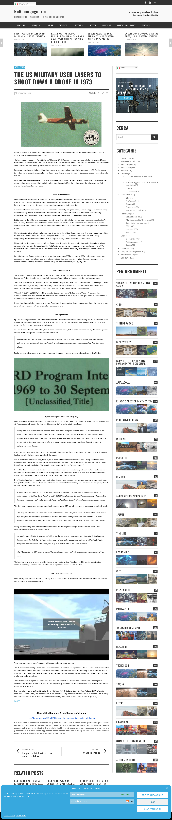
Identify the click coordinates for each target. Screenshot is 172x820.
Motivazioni (125, 195)
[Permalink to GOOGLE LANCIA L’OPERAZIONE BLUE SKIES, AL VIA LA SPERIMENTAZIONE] (104, 49)
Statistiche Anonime (152, 795)
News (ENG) (20, 67)
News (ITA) (125, 164)
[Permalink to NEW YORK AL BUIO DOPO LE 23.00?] (142, 560)
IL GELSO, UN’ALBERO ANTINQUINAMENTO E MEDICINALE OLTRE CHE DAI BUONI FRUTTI (140, 36)
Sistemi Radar (131, 217)
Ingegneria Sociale (128, 161)
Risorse (129, 204)
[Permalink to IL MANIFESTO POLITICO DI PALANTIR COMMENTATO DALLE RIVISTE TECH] (152, 635)
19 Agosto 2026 (93, 40)
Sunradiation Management (136, 223)
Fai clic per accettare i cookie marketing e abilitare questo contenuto (61, 624)
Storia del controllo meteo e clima (139, 177)
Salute (128, 245)
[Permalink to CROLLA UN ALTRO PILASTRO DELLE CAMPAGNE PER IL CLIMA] (152, 579)
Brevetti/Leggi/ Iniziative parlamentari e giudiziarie (132, 362)
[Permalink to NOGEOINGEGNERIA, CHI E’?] (126, 447)
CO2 (127, 226)
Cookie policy (9, 815)
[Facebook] (145, 2)
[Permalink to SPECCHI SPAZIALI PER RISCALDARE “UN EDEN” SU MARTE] (142, 673)
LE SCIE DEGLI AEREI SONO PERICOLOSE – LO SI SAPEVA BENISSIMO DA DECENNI (64, 36)
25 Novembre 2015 (24, 93)
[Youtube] (150, 2)
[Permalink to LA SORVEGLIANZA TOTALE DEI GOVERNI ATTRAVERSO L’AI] (142, 635)
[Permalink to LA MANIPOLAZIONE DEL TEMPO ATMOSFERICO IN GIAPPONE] (142, 293)
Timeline (124, 173)
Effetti (123, 236)
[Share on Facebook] (98, 93)
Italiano (23, 4)
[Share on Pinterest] (107, 93)
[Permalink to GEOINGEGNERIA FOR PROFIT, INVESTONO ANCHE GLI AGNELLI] (152, 560)
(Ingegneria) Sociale (134, 210)
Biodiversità (130, 239)
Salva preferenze (152, 809)
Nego (152, 802)
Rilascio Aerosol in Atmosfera (138, 220)
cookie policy (21, 815)
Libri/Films (125, 248)
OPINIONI (125, 158)
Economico (130, 207)
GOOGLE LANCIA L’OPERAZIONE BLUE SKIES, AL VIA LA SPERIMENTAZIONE (104, 35)
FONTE (17, 701)
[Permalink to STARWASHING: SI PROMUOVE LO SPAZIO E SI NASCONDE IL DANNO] (152, 692)
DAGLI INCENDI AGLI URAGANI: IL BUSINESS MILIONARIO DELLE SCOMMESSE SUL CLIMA (28, 783)
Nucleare (129, 229)
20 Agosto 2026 (20, 45)
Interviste (124, 170)
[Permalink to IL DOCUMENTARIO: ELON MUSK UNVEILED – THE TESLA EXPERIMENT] (152, 730)
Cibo (127, 198)
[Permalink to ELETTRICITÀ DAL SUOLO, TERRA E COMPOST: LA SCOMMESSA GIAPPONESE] (142, 768)
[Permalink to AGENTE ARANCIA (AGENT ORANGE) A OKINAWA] (126, 522)
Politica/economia (133, 242)
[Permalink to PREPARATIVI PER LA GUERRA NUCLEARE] (126, 654)
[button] (167, 788)
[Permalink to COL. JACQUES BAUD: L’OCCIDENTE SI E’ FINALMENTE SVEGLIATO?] (142, 447)
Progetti (129, 188)
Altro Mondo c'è (127, 254)
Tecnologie (125, 214)
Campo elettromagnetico (131, 251)
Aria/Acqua (130, 201)
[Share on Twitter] (102, 93)
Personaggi (130, 191)
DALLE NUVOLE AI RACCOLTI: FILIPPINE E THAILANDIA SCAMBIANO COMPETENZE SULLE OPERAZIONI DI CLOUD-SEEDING (30, 37)
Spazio (128, 232)
